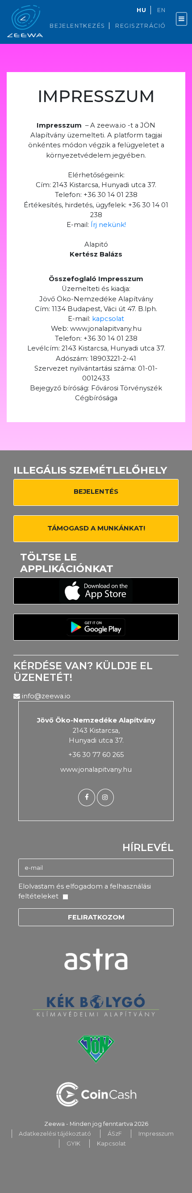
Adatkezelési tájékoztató (55, 1133)
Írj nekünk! (108, 225)
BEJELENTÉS (96, 491)
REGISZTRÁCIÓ (140, 25)
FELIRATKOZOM (96, 917)
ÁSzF (115, 1133)
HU (142, 10)
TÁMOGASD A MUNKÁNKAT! (96, 528)
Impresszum (156, 1133)
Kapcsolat (111, 1143)
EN (161, 10)
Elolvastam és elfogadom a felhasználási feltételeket (84, 891)
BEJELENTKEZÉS (77, 25)
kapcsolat (108, 319)
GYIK (73, 1143)
